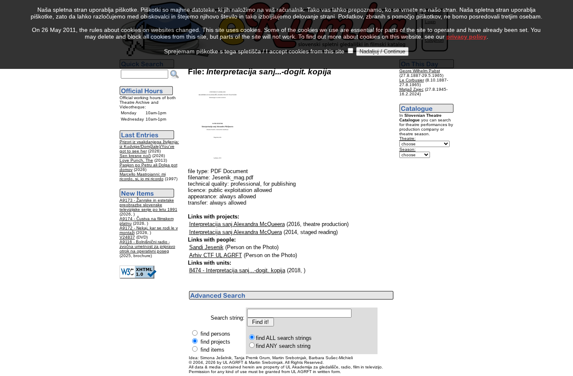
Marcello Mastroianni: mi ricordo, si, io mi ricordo (143, 176)
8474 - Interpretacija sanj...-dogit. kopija (237, 270)
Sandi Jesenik (206, 247)
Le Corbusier (411, 80)
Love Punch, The (136, 160)
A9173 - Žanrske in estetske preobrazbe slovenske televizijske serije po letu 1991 (148, 205)
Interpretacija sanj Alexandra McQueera (237, 224)
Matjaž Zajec (411, 89)
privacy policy (466, 36)
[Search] (174, 74)
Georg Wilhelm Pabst (419, 70)
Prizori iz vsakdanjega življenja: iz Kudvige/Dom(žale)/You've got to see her (149, 146)
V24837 (127, 237)
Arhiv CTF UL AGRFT (215, 255)
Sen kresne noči (135, 155)
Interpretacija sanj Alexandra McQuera (235, 232)
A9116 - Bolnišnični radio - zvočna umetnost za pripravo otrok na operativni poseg (147, 246)
